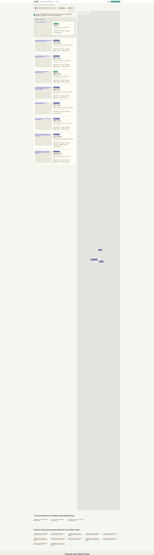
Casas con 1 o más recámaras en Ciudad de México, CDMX (58, 534)
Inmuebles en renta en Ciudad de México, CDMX (41, 520)
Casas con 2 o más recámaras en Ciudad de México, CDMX (110, 534)
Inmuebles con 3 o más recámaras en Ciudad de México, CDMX (58, 539)
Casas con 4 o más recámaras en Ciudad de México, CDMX (41, 544)
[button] (100, 250)
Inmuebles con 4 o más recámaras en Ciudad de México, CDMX (110, 539)
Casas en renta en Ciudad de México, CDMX (57, 520)
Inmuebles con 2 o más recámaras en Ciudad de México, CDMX (93, 534)
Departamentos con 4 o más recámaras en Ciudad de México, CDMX (58, 544)
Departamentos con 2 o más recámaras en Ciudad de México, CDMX (41, 539)
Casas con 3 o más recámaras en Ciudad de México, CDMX (75, 539)
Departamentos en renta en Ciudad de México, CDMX (76, 520)
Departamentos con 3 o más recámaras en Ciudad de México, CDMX (93, 539)
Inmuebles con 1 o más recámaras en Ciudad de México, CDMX (41, 534)
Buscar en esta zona (84, 12)
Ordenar (70, 8)
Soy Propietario (115, 1)
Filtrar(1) (61, 8)
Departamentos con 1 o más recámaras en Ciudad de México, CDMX (75, 534)
